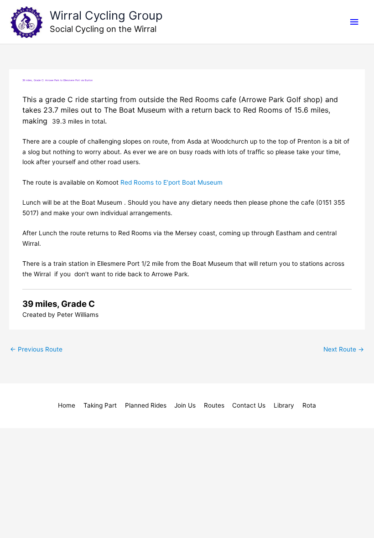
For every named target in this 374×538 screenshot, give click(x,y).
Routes (214, 405)
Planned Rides (145, 405)
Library (284, 405)
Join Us (185, 405)
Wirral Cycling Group (106, 15)
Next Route (343, 349)
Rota (309, 405)
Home (66, 405)
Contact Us (248, 405)
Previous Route (36, 349)
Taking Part (100, 405)
